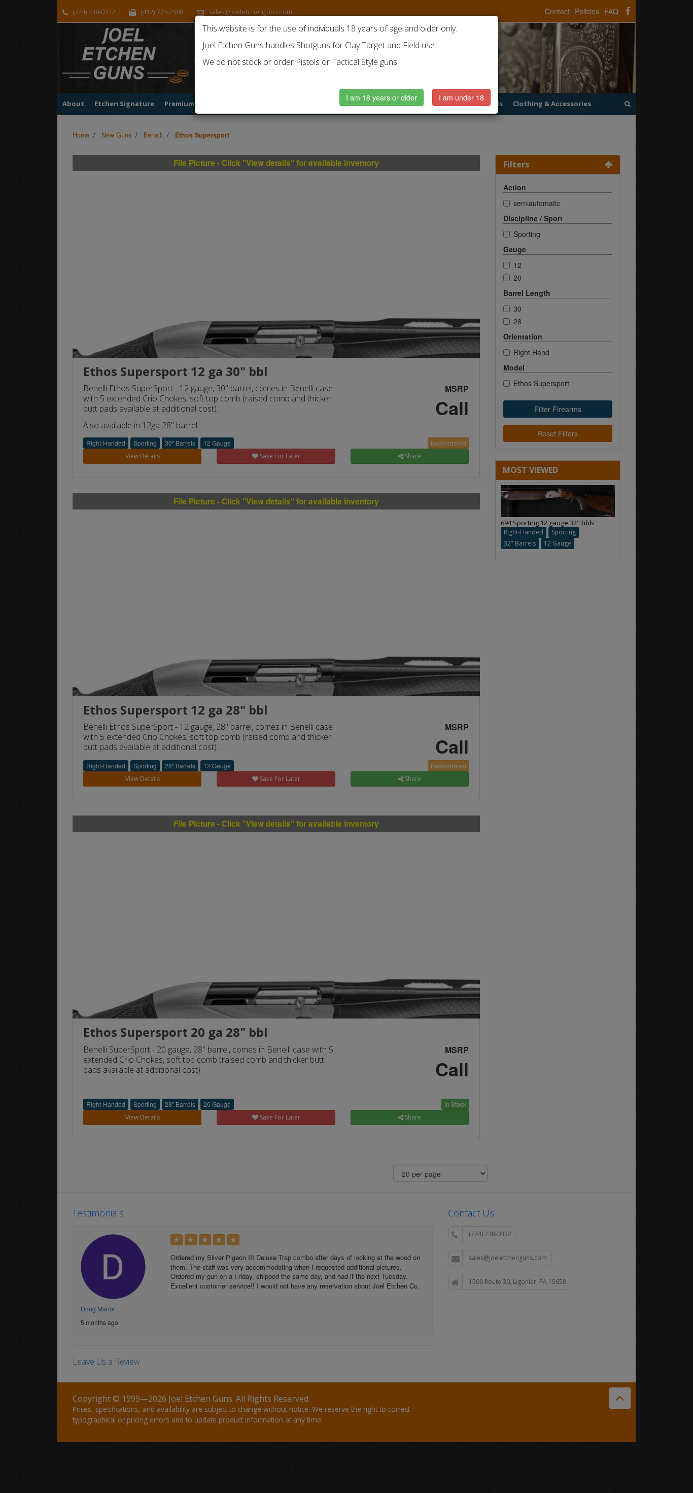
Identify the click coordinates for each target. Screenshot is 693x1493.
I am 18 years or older (381, 97)
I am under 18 (461, 97)
